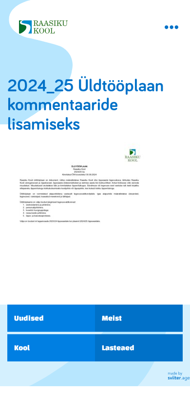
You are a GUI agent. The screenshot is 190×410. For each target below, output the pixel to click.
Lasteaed (118, 347)
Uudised (29, 318)
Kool (22, 347)
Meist (112, 318)
